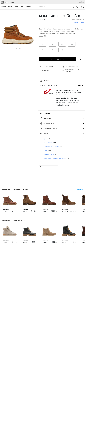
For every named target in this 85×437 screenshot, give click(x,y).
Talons (16, 7)
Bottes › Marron (49, 154)
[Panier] (82, 6)
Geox (43, 15)
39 (43, 50)
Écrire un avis (78, 22)
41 (62, 50)
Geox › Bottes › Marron (51, 147)
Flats (21, 7)
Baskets (3, 7)
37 (62, 44)
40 (52, 50)
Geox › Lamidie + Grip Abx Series (55, 158)
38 (72, 44)
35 (43, 44)
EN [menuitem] (80, 2)
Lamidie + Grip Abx (65, 15)
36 (52, 44)
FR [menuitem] (76, 2)
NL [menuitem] (83, 2)
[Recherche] (72, 6)
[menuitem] (3, 6)
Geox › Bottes (48, 143)
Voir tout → (80, 189)
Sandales (28, 7)
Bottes (10, 7)
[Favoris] (77, 6)
